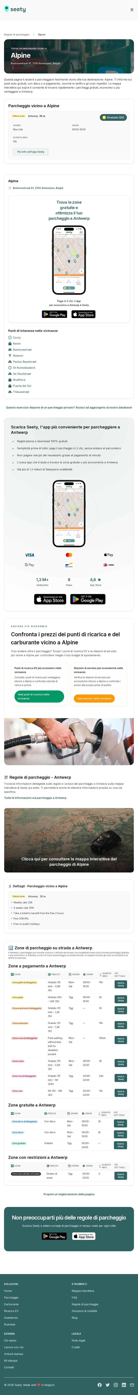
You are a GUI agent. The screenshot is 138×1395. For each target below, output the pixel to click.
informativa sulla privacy (32, 691)
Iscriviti (53, 677)
